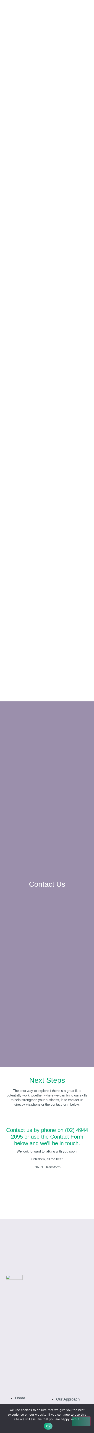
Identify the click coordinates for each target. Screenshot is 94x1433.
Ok (48, 1426)
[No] (81, 1421)
